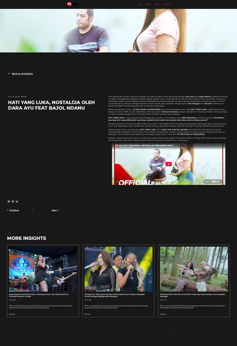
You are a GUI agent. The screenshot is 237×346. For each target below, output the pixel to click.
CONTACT (166, 4)
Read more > (12, 314)
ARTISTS (148, 4)
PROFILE (157, 4)
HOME (140, 4)
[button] (20, 73)
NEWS (24, 97)
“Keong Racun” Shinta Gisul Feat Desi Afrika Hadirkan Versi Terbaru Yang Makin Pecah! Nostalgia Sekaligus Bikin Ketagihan (115, 295)
